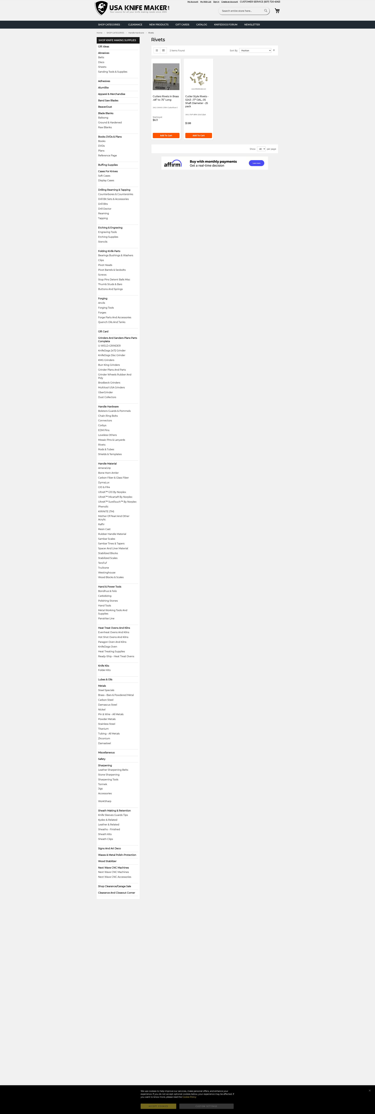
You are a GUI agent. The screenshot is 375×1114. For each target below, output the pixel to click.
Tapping (103, 218)
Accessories (105, 793)
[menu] (187, 25)
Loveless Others (107, 435)
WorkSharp (104, 801)
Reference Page (107, 155)
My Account (193, 2)
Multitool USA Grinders (111, 387)
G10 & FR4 (104, 487)
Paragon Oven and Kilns (112, 642)
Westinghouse (106, 572)
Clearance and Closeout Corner (116, 892)
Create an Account (229, 2)
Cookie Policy (189, 1097)
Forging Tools (106, 307)
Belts (101, 57)
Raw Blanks (105, 127)
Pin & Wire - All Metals (110, 714)
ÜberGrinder (105, 392)
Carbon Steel (105, 700)
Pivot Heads (105, 265)
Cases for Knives (108, 171)
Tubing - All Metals (109, 733)
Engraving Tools (107, 232)
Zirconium (104, 738)
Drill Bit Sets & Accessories (113, 199)
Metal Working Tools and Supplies (112, 612)
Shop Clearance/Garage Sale (114, 886)
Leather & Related (108, 824)
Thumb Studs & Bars (110, 284)
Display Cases (106, 180)
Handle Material (107, 463)
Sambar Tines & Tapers (111, 543)
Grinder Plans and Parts (112, 369)
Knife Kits (103, 665)
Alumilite (103, 87)
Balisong (103, 117)
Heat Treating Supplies (111, 651)
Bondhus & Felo (107, 591)
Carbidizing (104, 596)
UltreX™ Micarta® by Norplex (115, 497)
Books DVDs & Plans (110, 136)
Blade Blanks (105, 113)
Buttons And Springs (110, 289)
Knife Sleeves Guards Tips (113, 815)
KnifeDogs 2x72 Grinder (112, 350)
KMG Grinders (106, 360)
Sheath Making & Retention (114, 810)
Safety (101, 759)
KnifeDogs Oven (107, 646)
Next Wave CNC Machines (113, 867)
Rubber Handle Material (112, 534)
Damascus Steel (107, 704)
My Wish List (205, 2)
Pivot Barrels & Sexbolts (112, 270)
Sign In (216, 2)
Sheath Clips (105, 839)
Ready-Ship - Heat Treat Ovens (116, 656)
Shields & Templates (110, 454)
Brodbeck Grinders (109, 382)
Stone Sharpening (109, 774)
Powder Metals (107, 719)
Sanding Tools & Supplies (112, 71)
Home (100, 33)
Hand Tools (104, 605)
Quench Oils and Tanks (111, 322)
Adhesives (104, 81)
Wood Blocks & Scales (111, 577)
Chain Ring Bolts (108, 415)
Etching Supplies (108, 237)
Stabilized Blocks (108, 553)
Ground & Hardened (110, 122)
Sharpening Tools (108, 779)
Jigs (100, 788)
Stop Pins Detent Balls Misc (114, 279)
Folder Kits (104, 670)
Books (101, 141)
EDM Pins (103, 430)
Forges (102, 312)
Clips (101, 260)
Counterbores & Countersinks (115, 194)
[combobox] (244, 11)
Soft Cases (104, 175)
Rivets (101, 444)
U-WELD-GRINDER (109, 345)
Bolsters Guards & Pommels (114, 411)
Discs (101, 62)
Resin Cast (104, 529)
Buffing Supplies (108, 165)
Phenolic (103, 506)
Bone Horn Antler (108, 472)
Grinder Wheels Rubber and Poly (114, 376)
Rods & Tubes (106, 449)
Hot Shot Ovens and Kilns (113, 637)
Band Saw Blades (108, 100)
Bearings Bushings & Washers (115, 255)
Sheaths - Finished (109, 829)
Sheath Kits (105, 834)
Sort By (234, 50)
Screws (102, 274)
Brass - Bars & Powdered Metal (116, 695)
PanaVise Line (106, 618)
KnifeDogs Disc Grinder (111, 355)
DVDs (101, 145)
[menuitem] (109, 25)
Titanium (103, 728)
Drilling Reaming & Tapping (114, 189)
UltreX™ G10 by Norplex (112, 492)
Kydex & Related (107, 819)
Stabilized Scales (107, 558)
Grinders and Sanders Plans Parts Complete (117, 340)
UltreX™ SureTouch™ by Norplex (117, 501)
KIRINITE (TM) (106, 511)
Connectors (105, 420)
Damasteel (104, 743)
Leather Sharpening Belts (113, 769)
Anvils (101, 303)
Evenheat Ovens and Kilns (113, 632)
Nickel (101, 709)
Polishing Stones (108, 600)
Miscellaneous (106, 752)
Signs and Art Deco (109, 848)
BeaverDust (105, 106)
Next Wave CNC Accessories (114, 877)
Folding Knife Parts (109, 251)
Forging (102, 298)
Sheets (102, 67)
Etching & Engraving (110, 227)
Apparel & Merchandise (111, 94)
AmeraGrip (104, 468)
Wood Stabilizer (107, 861)
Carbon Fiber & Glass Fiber (113, 477)
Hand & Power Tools (109, 586)
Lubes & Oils (105, 679)
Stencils (102, 241)
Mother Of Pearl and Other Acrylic (113, 518)
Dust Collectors (107, 397)
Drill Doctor (104, 208)
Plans (101, 150)
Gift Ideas (103, 46)
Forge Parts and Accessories (114, 317)
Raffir (101, 524)
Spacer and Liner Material (113, 548)
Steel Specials (106, 690)
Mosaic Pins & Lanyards (111, 440)
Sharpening (105, 765)
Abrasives (103, 53)
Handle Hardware (136, 33)
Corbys (102, 425)
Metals (102, 685)
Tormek (102, 784)
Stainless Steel (106, 724)
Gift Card (103, 331)
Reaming (103, 213)
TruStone (103, 567)
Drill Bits (103, 204)
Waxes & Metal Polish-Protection (117, 855)
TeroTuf (102, 563)
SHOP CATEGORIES (116, 33)
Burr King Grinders (109, 365)
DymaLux (103, 482)
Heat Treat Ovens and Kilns (114, 628)
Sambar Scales (106, 538)
